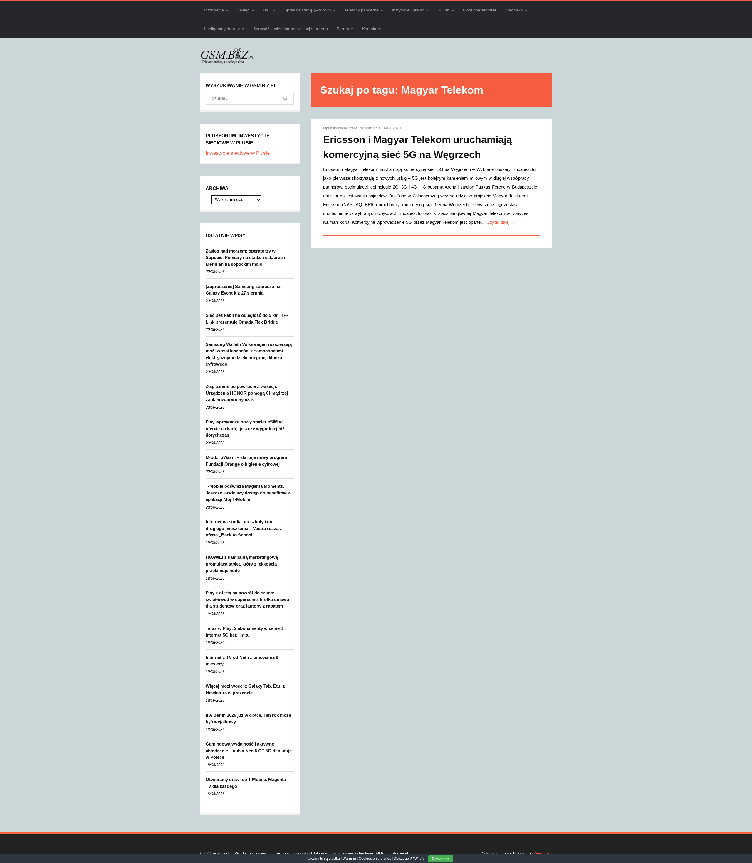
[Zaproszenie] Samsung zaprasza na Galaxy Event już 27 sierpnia (243, 290)
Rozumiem (441, 859)
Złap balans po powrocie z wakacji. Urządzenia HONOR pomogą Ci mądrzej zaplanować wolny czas (247, 393)
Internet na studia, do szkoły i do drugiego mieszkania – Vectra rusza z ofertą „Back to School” (244, 528)
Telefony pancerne (361, 10)
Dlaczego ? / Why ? (409, 859)
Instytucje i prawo (408, 10)
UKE (267, 10)
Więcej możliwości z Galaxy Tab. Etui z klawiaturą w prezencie (245, 689)
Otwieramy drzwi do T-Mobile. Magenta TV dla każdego (246, 783)
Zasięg (243, 10)
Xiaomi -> (514, 10)
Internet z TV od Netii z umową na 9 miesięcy (242, 661)
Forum (343, 28)
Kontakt (369, 28)
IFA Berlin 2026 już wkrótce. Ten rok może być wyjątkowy (248, 718)
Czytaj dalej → (500, 222)
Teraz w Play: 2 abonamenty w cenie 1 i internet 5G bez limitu (246, 631)
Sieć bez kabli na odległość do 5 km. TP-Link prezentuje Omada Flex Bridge (247, 318)
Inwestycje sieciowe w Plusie (238, 153)
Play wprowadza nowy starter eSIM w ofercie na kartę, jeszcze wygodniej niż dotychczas (245, 428)
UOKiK (443, 10)
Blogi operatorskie (479, 10)
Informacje (214, 10)
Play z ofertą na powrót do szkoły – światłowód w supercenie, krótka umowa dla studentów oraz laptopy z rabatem (247, 599)
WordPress (542, 854)
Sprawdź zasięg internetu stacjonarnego (290, 28)
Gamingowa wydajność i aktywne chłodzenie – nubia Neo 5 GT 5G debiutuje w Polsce (249, 750)
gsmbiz (366, 128)
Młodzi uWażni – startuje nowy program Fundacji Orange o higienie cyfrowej (246, 461)
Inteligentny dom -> (222, 28)
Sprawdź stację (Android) (307, 10)
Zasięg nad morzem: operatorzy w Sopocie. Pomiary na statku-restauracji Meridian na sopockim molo (245, 257)
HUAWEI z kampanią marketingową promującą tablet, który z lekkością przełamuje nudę (242, 564)
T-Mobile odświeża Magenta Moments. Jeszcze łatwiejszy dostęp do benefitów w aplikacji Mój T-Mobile (248, 493)
